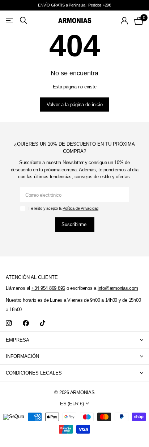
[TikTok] (42, 323)
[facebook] (26, 323)
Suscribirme (74, 224)
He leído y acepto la (63, 208)
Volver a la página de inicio (75, 104)
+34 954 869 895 (48, 288)
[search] (23, 20)
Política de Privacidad (80, 208)
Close (74, 340)
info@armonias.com (118, 288)
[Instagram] (9, 323)
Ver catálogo (10, 20)
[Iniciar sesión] (124, 20)
